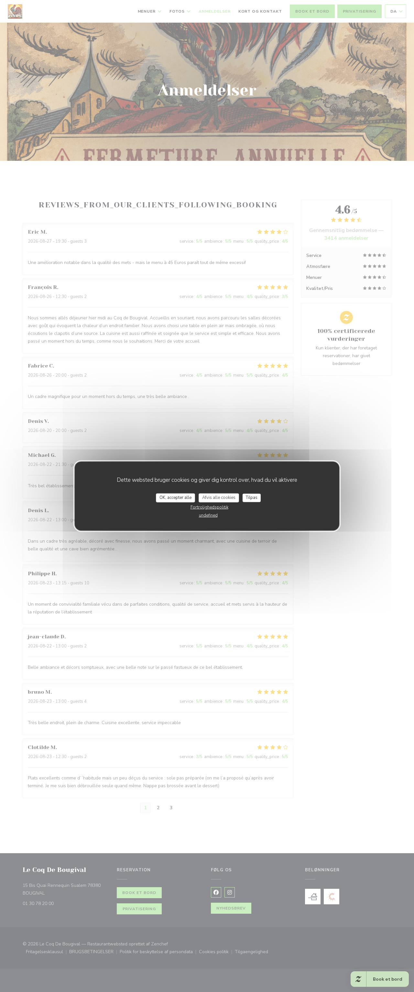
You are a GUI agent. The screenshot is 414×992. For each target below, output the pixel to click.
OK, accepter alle (175, 498)
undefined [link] (208, 515)
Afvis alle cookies (218, 498)
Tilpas (251, 498)
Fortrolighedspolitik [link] (209, 507)
